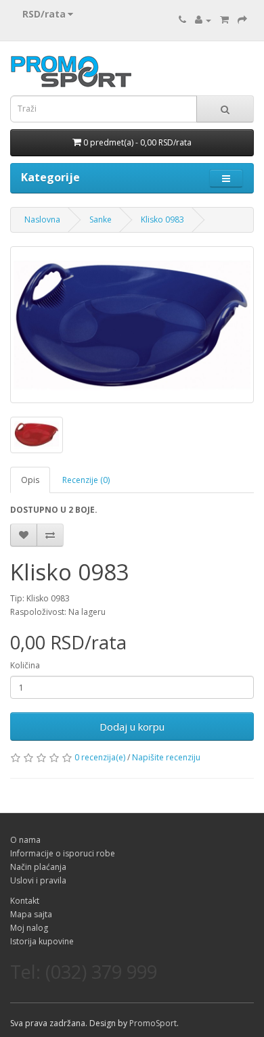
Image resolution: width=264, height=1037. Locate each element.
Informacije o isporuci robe (62, 853)
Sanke (100, 219)
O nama (25, 840)
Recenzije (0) (86, 480)
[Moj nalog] (203, 20)
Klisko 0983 (162, 219)
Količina (25, 665)
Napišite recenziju (166, 757)
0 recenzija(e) (99, 757)
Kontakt (24, 900)
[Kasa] (242, 20)
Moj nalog (29, 928)
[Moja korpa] (224, 20)
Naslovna (42, 219)
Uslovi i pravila (38, 880)
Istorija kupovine (42, 941)
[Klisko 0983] (132, 324)
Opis (30, 480)
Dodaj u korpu (132, 726)
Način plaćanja (38, 867)
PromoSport (153, 1023)
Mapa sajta (31, 914)
